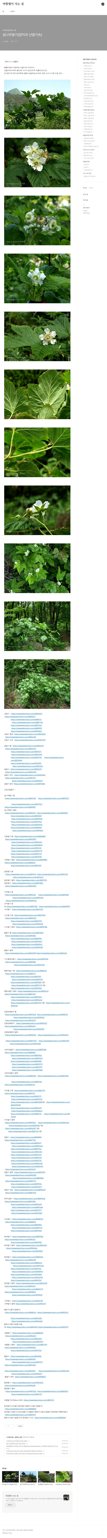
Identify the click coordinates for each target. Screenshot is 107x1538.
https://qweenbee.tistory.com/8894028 (26, 1321)
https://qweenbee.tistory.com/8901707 (20, 778)
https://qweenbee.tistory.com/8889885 (30, 836)
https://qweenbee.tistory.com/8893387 (20, 839)
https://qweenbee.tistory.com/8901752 (26, 1350)
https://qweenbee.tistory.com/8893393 (30, 915)
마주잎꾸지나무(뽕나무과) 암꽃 (16, 1441)
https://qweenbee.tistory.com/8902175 (26, 1155)
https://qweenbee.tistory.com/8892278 (31, 1283)
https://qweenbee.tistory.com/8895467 (26, 842)
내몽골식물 (88, 129)
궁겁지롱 (88, 143)
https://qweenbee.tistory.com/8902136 (26, 1152)
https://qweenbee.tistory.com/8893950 (26, 1242)
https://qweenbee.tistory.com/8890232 (52, 1312)
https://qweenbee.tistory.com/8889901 (26, 728)
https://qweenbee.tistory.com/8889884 (31, 860)
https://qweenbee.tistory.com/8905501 (53, 1035)
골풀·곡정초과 (89, 79)
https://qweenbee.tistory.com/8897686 (20, 962)
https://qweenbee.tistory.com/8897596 (26, 1184)
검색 (98, 4)
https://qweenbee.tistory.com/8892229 (26, 769)
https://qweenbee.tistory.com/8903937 (27, 1342)
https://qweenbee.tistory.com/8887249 (20, 994)
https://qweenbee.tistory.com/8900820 (26, 845)
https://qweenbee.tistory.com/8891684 (20, 936)
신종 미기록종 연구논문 (91, 146)
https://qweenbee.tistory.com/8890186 (31, 1050)
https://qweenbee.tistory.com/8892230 (20, 772)
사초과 (87, 87)
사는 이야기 (89, 158)
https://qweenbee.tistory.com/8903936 (26, 988)
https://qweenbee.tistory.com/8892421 (33, 991)
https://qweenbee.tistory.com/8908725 (52, 1014)
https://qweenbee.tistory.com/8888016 (20, 1222)
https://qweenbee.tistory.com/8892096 (24, 1125)
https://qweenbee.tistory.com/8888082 (20, 1409)
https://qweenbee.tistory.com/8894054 (26, 997)
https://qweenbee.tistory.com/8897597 (26, 866)
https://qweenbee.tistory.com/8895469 (26, 1204)
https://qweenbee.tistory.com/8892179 (27, 1064)
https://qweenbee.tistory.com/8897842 (20, 1123)
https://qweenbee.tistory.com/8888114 (26, 719)
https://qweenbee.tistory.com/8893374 (20, 749)
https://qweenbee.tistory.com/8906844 (26, 1111)
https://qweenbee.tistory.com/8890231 (20, 1239)
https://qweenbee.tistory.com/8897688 (26, 1061)
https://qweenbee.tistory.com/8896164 (26, 1082)
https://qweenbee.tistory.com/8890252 (26, 714)
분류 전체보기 (89, 59)
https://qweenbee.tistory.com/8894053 (22, 1327)
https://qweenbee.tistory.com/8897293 (26, 755)
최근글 (85, 188)
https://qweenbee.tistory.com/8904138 (20, 737)
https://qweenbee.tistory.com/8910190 (26, 857)
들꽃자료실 (89, 63)
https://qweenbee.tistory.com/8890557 (52, 1391)
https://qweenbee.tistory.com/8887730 (20, 1140)
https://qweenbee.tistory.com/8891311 (39, 1400)
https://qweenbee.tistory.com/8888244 (20, 1312)
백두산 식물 (89, 113)
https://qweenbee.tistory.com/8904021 (54, 1371)
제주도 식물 (89, 115)
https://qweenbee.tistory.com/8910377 (26, 1187)
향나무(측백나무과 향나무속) (15, 1443)
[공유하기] (10, 1426)
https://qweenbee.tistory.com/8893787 (30, 1172)
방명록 (12, 11)
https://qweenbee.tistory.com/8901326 (21, 1391)
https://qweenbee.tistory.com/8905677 (26, 1374)
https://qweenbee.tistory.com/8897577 (27, 1228)
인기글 (91, 188)
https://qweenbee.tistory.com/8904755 (30, 740)
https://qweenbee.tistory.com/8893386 (20, 1201)
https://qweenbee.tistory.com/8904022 (27, 1383)
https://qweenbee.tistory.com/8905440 (53, 1123)
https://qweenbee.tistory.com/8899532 (26, 1231)
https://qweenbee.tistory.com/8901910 (27, 766)
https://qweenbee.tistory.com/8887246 (26, 725)
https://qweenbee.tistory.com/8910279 (20, 1020)
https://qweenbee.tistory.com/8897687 (53, 895)
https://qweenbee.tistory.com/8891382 (27, 883)
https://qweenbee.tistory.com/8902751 (26, 1003)
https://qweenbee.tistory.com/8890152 (20, 813)
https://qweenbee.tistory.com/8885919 (20, 1415)
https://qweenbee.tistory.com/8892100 (22, 906)
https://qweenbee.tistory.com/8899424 (21, 901)
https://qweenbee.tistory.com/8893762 (20, 895)
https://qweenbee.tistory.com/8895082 (29, 784)
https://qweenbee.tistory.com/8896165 (51, 953)
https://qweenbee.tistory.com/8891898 (26, 1356)
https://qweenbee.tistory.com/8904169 (27, 1301)
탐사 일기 (88, 153)
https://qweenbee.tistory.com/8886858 (50, 1418)
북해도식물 (88, 124)
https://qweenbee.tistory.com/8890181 (20, 1359)
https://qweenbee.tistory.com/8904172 (26, 1394)
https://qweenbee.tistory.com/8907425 (28, 1266)
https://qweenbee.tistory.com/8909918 (29, 1029)
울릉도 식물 (18, 1437)
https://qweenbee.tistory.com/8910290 (27, 924)
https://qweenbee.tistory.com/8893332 (20, 1365)
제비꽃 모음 (88, 101)
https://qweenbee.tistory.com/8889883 (26, 1137)
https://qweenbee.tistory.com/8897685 (26, 982)
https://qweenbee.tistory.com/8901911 (53, 1327)
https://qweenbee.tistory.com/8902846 (21, 1248)
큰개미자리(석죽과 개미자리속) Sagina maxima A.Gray (24, 1453)
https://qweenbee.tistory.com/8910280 (26, 1213)
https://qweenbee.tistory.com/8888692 (27, 1333)
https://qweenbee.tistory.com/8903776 (26, 1161)
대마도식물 (88, 126)
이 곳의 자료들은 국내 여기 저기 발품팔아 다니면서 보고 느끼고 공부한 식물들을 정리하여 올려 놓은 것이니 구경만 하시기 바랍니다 (34, 1499)
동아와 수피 (89, 77)
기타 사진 (87, 173)
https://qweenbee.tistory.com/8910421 (28, 877)
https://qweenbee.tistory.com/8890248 (29, 1198)
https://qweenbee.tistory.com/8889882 (28, 1178)
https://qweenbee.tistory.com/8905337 (31, 1023)
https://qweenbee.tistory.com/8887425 (20, 1193)
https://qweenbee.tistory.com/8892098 (20, 1175)
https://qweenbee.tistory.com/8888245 (26, 1263)
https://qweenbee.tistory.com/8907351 (54, 1041)
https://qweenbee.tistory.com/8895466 (27, 1146)
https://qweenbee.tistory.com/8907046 (20, 1014)
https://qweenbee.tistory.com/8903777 (26, 1210)
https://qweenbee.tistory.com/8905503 (27, 947)
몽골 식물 (88, 121)
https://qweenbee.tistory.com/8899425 (28, 898)
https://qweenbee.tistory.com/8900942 (26, 944)
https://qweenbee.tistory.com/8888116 (31, 971)
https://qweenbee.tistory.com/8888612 (20, 863)
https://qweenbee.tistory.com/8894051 (31, 1245)
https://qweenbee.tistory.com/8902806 (26, 1274)
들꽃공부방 (88, 135)
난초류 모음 (88, 104)
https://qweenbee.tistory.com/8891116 (23, 1131)
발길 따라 (88, 155)
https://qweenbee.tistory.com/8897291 (26, 1158)
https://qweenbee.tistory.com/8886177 (20, 974)
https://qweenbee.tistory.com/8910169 (20, 1169)
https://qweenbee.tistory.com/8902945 (26, 825)
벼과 (86, 85)
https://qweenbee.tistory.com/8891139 (32, 1345)
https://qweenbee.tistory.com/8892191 (27, 1067)
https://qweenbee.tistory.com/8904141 (20, 1085)
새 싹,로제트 (89, 71)
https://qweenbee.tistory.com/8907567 (29, 965)
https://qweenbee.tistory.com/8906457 (20, 1026)
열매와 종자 (89, 74)
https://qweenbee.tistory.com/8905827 (27, 1251)
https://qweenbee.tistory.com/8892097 (20, 1128)
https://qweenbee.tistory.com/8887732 (27, 722)
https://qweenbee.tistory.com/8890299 (20, 1260)
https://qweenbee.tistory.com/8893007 (26, 816)
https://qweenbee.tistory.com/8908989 (20, 807)
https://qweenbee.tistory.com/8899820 (20, 1292)
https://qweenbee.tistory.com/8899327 (26, 941)
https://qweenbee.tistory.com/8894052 (53, 1076)
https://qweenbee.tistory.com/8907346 (26, 822)
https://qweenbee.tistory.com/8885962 (26, 1055)
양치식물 (88, 98)
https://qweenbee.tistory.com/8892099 (54, 906)
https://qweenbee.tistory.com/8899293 (53, 798)
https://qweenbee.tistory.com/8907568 (25, 1044)
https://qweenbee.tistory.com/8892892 (52, 813)
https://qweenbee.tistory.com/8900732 (26, 757)
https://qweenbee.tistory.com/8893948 (26, 819)
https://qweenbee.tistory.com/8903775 (26, 851)
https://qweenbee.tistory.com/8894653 (26, 1339)
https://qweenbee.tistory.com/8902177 (26, 1096)
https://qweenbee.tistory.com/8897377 (26, 752)
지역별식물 (10, 1437)
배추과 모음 (89, 82)
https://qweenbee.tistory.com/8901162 (26, 1269)
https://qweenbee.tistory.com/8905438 (26, 1163)
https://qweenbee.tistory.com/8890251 (20, 717)
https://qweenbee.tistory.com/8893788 (31, 927)
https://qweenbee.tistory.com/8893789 (20, 953)
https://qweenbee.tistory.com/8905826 (26, 731)
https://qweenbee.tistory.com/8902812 (20, 1371)
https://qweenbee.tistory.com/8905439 (27, 1166)
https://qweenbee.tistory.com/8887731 (30, 1090)
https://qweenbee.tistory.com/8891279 (27, 1362)
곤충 (86, 167)
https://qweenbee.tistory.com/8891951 (26, 977)
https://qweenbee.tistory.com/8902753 (27, 1277)
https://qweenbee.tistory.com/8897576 (21, 874)
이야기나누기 (88, 150)
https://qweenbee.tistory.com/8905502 (20, 1035)
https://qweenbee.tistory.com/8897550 (20, 798)
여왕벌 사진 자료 (89, 176)
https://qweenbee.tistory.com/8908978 (27, 1272)
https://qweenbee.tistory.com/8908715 (26, 1114)
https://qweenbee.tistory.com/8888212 (27, 1219)
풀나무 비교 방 (89, 141)
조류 (86, 164)
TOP (102, 1531)
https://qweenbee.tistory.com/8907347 (26, 804)
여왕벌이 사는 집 (13, 4)
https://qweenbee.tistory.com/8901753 (52, 874)
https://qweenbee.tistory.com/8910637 (27, 1295)
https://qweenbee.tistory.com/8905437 (26, 1108)
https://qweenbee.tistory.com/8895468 (27, 1207)
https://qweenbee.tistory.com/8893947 (27, 1058)
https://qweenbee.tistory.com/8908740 (29, 1017)
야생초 (88, 66)
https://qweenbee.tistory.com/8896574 (20, 1286)
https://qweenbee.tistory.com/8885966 (27, 1236)
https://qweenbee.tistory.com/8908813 (30, 1377)
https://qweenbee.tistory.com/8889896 (26, 1225)
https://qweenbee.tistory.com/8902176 (26, 848)
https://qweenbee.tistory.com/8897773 (26, 985)
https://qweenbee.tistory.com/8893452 (20, 918)
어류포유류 (88, 170)
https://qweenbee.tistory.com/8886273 (27, 1289)
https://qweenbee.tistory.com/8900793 (26, 921)
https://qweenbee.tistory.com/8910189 (26, 763)
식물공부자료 (89, 138)
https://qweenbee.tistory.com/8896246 (26, 1000)
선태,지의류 (88, 90)
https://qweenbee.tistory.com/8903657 (27, 781)
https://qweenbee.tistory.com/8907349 (21, 1041)
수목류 (88, 68)
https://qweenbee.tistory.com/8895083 (20, 1347)
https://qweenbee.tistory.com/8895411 (26, 1143)
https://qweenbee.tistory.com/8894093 (30, 734)
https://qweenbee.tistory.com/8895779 (20, 1181)
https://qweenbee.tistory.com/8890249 (30, 1190)
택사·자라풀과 (89, 93)
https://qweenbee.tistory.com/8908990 (26, 828)
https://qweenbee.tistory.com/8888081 (20, 1052)
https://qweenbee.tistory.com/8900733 (26, 1099)
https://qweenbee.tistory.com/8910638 (20, 1385)
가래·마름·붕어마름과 (91, 95)
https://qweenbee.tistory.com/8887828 (27, 933)
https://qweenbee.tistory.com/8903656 (30, 775)
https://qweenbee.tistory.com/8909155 (26, 1280)
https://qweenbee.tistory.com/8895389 (26, 1102)
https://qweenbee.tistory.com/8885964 (27, 1257)
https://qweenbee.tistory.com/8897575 (31, 880)
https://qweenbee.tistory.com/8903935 (32, 959)
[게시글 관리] (13, 1426)
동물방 (86, 161)
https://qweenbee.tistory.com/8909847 (27, 830)
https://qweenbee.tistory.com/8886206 (20, 1076)
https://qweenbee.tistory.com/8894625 (20, 1336)
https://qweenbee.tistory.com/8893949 (27, 979)
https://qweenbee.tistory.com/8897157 (20, 1093)
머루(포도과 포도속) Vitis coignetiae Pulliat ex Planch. (24, 1451)
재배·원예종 (89, 106)
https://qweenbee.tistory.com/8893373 (28, 746)
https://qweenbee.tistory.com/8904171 (31, 1304)
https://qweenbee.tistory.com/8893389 (20, 886)
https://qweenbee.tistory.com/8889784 (26, 939)
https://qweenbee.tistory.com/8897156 (26, 1149)
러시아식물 (88, 132)
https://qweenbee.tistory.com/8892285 (26, 1318)
